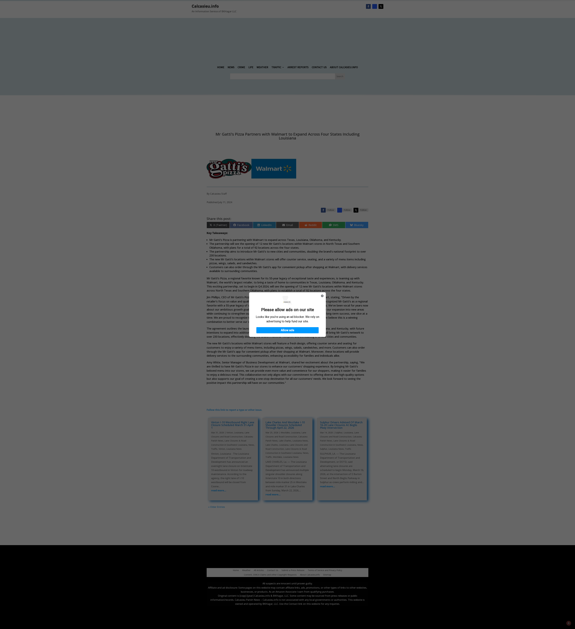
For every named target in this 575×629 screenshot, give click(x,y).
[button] (287, 330)
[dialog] (287, 314)
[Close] (322, 296)
